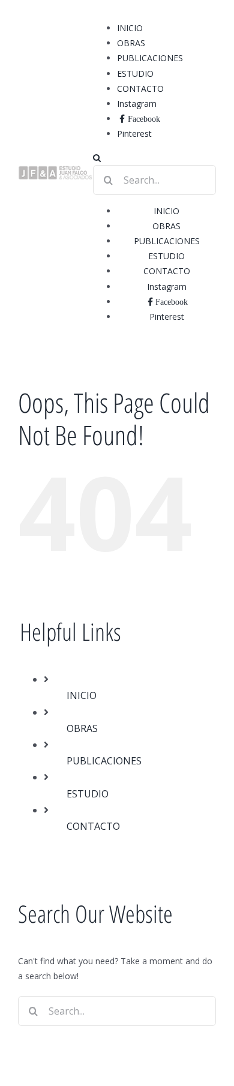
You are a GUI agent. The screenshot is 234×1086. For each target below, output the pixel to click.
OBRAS (82, 728)
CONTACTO (93, 826)
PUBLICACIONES (104, 760)
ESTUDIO (88, 793)
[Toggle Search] (97, 158)
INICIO (82, 695)
